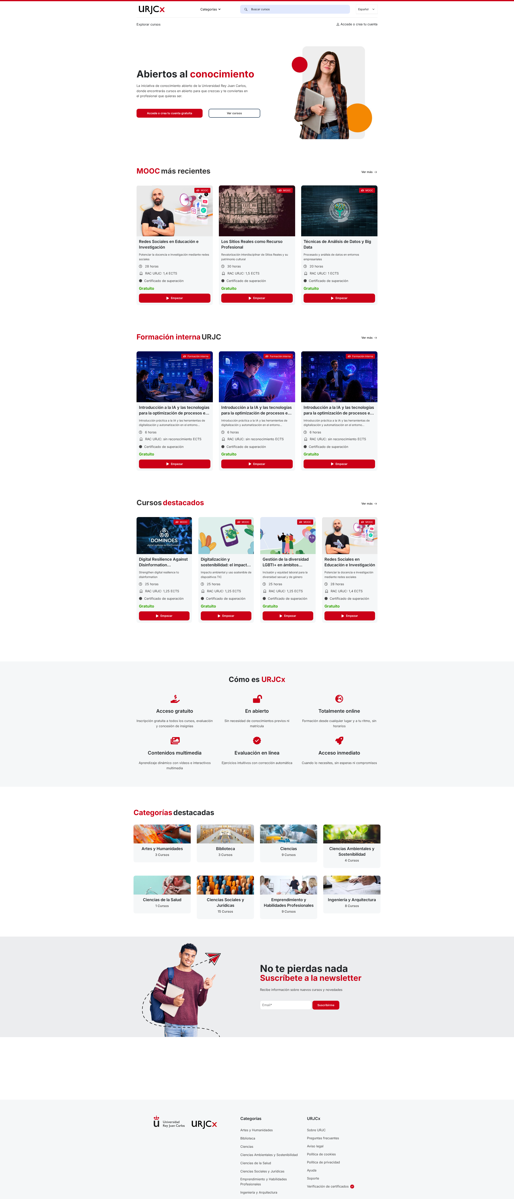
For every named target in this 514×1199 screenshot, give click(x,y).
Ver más (367, 172)
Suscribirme (325, 1005)
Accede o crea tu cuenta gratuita (169, 113)
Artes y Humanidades (256, 1130)
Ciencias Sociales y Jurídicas (262, 1171)
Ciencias (246, 1146)
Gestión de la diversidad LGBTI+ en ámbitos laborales (286, 565)
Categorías (208, 9)
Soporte (313, 1178)
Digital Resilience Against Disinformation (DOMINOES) (163, 565)
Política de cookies (321, 1154)
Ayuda (311, 1170)
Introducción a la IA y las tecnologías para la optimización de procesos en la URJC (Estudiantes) (174, 413)
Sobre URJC (316, 1130)
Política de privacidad (323, 1162)
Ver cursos (234, 113)
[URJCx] (152, 9)
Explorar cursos (148, 24)
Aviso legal (315, 1146)
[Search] (245, 9)
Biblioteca (247, 1138)
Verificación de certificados (328, 1186)
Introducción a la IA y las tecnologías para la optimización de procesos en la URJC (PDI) (256, 413)
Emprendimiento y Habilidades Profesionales (263, 1181)
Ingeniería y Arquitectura (258, 1192)
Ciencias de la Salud (255, 1163)
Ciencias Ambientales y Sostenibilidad (269, 1155)
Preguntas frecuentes (323, 1138)
